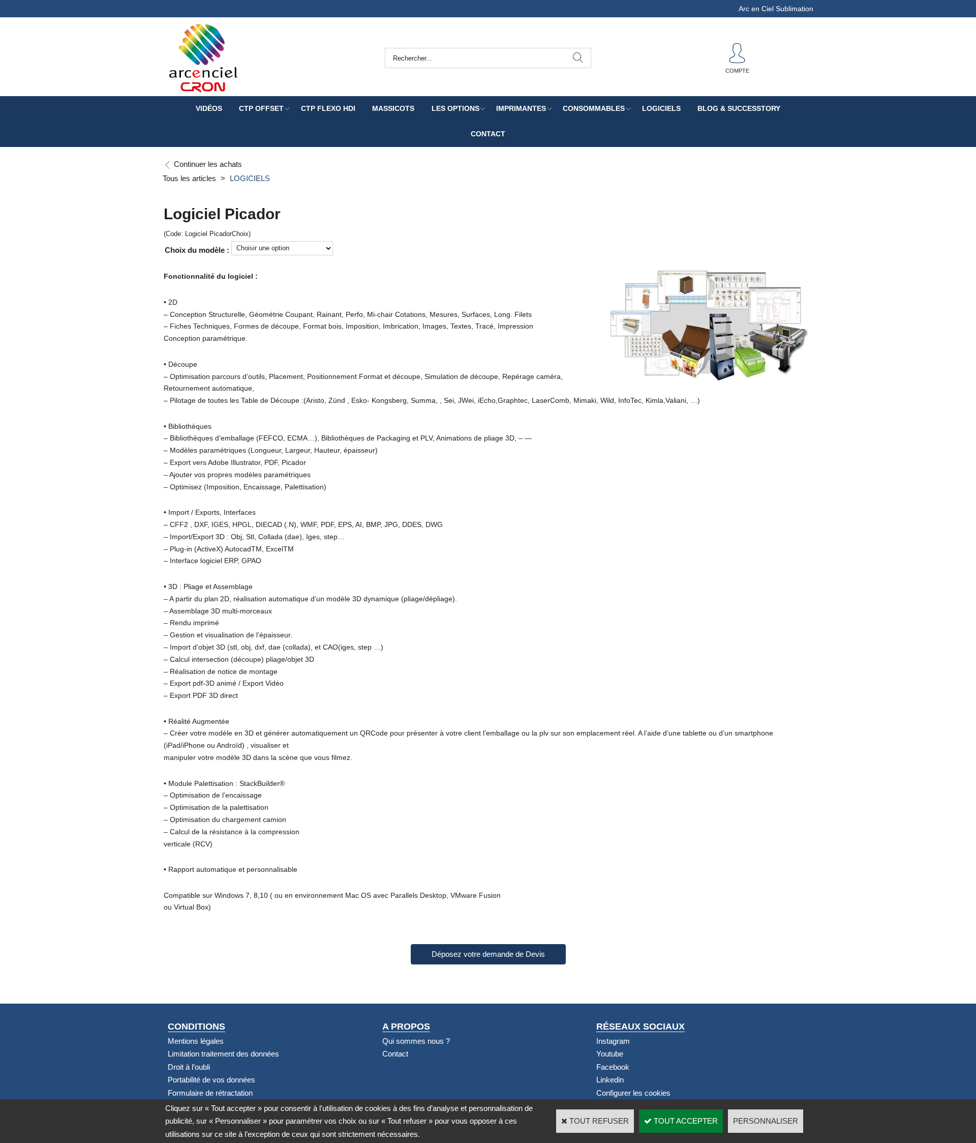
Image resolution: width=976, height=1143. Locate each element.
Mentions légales (196, 1041)
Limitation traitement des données (223, 1053)
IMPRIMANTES (521, 108)
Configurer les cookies (633, 1093)
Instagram (613, 1041)
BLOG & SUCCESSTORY (738, 108)
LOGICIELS (661, 108)
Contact (395, 1053)
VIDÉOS (209, 108)
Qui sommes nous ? (416, 1041)
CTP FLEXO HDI (328, 108)
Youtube (609, 1053)
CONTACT (488, 134)
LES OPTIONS (455, 108)
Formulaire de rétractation (210, 1093)
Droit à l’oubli (189, 1067)
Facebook (612, 1067)
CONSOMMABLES (594, 108)
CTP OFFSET (261, 108)
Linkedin (610, 1079)
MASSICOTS (393, 108)
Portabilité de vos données (211, 1079)
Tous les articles (189, 178)
